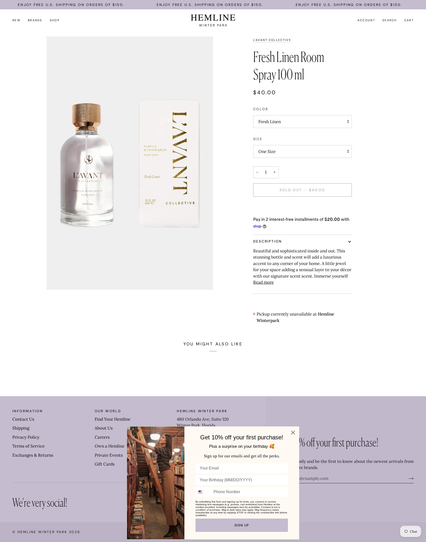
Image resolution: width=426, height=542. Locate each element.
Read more (263, 282)
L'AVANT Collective (272, 40)
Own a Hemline (109, 446)
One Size (267, 151)
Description (267, 241)
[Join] (407, 478)
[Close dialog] (293, 432)
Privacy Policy (25, 437)
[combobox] (203, 492)
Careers (102, 437)
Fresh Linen (269, 121)
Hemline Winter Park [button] (202, 411)
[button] (35, 20)
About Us (104, 428)
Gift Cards (105, 464)
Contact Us (23, 419)
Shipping (20, 428)
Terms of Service (28, 446)
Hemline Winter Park (43, 532)
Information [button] (27, 411)
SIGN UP (241, 525)
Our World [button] (108, 411)
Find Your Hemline (112, 419)
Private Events (109, 455)
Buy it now (302, 207)
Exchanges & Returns (32, 455)
